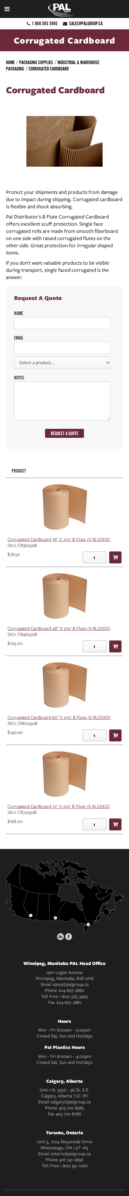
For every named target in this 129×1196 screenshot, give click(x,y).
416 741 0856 (71, 1159)
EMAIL (18, 338)
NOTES (19, 378)
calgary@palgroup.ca (70, 1102)
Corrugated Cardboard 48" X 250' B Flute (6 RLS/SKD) (59, 628)
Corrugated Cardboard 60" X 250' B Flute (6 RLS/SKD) (59, 717)
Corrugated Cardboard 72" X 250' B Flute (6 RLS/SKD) (59, 806)
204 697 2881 (68, 1002)
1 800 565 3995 (45, 24)
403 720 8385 (71, 1108)
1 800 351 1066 (74, 1165)
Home (10, 63)
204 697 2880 (71, 990)
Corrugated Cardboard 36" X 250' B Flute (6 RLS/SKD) (59, 539)
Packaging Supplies (36, 63)
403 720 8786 (68, 1114)
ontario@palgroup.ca (70, 1153)
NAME (18, 313)
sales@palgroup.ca (86, 24)
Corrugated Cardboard (48, 69)
